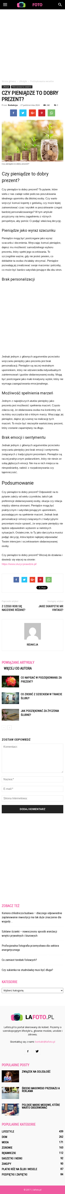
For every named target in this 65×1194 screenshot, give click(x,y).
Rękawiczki (9, 1153)
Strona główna (9, 81)
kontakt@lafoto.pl (45, 1041)
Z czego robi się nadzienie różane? (13, 608)
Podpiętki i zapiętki (14, 1174)
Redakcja (13, 105)
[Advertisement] (32, 43)
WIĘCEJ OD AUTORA (18, 668)
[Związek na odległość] (10, 1076)
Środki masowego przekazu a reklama (41, 1090)
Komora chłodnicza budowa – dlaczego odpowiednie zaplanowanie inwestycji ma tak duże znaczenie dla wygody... (32, 917)
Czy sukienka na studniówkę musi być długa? (27, 970)
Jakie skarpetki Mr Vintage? (50, 608)
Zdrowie (7, 1147)
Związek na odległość (36, 1071)
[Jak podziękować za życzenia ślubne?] (10, 715)
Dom (4, 1137)
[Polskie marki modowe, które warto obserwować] (10, 1110)
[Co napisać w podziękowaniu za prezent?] (10, 682)
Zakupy (6, 1163)
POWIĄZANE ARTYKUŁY (18, 662)
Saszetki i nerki (12, 1158)
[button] (60, 4)
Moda (5, 1142)
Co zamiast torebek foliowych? (19, 960)
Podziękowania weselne (21, 87)
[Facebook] (27, 1051)
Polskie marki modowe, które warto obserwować (41, 1106)
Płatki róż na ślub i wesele (19, 1169)
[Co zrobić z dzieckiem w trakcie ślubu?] (10, 698)
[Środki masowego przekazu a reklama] (10, 1093)
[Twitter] (37, 1051)
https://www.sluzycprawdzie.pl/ (19, 564)
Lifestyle (6, 87)
